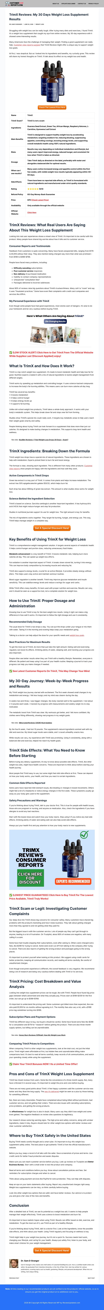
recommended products (39, 1289)
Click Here (31, 212)
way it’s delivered (51, 1091)
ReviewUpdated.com (71, 1303)
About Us (56, 3)
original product (48, 1292)
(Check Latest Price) (40, 200)
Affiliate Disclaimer (68, 3)
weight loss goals (77, 635)
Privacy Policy (93, 3)
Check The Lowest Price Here (52, 107)
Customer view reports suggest (27, 45)
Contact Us (82, 3)
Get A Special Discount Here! (52, 528)
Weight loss (40, 24)
